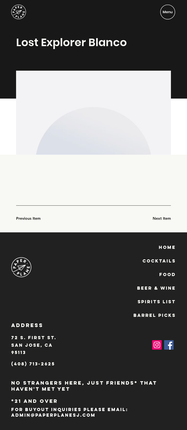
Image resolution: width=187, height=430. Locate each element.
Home (167, 247)
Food (167, 274)
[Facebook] (169, 345)
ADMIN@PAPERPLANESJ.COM (53, 415)
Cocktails (159, 261)
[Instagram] (157, 345)
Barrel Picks (154, 315)
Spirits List (157, 301)
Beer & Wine (156, 288)
